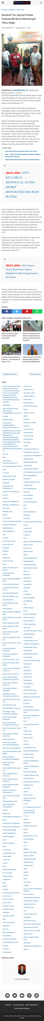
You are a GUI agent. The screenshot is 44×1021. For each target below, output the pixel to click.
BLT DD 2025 (7, 518)
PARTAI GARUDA (29, 617)
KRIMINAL (27, 515)
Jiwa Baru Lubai (29, 393)
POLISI (26, 741)
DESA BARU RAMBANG (10, 593)
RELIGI (26, 832)
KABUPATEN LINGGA (31, 406)
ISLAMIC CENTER (8, 916)
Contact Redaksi (18, 1005)
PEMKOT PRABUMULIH (31, 644)
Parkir (26, 611)
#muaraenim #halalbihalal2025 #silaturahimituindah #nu (11, 425)
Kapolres (26, 426)
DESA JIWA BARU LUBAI (11, 623)
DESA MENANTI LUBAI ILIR (12, 708)
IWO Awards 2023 (9, 922)
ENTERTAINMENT (9, 836)
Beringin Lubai (7, 511)
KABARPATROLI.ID (20, 90)
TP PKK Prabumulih (30, 914)
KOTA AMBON (28, 495)
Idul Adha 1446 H (8, 906)
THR (25, 911)
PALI (25, 604)
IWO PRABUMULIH (9, 932)
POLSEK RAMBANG (30, 772)
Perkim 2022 (28, 674)
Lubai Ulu (27, 535)
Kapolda (26, 419)
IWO (4, 919)
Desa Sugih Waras (9, 739)
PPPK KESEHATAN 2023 (32, 782)
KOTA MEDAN (28, 498)
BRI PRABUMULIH (9, 531)
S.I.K (25, 846)
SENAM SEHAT (28, 862)
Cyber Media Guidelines (22, 1008)
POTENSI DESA (29, 778)
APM (4, 469)
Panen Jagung (28, 608)
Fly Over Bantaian (9, 843)
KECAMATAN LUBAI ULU (32, 452)
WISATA (26, 949)
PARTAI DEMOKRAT (30, 614)
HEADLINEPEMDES (9, 869)
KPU (25, 508)
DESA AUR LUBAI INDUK (11, 584)
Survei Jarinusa (29, 894)
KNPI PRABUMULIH (30, 475)
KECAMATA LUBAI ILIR (31, 449)
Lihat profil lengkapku (22, 979)
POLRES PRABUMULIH (31, 751)
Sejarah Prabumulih (30, 852)
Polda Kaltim (28, 734)
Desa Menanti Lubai (9, 705)
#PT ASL (6, 454)
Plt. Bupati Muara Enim (31, 724)
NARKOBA (27, 574)
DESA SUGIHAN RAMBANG (12, 748)
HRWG (5, 886)
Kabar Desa (27, 399)
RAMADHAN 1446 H (30, 826)
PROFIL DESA (28, 795)
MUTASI (26, 571)
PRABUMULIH (28, 785)
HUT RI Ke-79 (7, 896)
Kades (26, 409)
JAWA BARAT (7, 952)
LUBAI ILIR (27, 528)
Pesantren (27, 687)
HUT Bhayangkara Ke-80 (11, 893)
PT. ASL (26, 816)
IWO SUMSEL (7, 936)
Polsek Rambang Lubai (31, 775)
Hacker (5, 863)
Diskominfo (6, 813)
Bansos (5, 495)
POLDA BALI (28, 731)
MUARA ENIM (28, 551)
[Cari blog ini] (41, 2)
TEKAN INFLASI (29, 907)
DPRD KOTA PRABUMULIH (11, 827)
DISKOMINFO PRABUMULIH (12, 817)
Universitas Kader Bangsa (32, 924)
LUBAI (26, 525)
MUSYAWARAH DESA (31, 568)
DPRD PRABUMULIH (9, 833)
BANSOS (6, 498)
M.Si (25, 538)
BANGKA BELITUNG (9, 476)
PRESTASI (27, 788)
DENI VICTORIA (8, 561)
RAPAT (26, 829)
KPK (25, 505)
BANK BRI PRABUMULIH (11, 492)
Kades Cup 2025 (29, 413)
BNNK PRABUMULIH (10, 525)
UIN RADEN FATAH (30, 921)
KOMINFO (27, 479)
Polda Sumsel (28, 738)
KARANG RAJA (29, 436)
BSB (4, 534)
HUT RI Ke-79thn (8, 899)
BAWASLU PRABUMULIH (11, 505)
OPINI (26, 591)
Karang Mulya (28, 432)
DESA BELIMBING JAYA (10, 596)
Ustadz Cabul (28, 934)
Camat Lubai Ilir (8, 544)
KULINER (27, 518)
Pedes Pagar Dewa (30, 624)
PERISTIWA (27, 670)
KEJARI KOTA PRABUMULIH (33, 456)
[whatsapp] (37, 311)
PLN (25, 721)
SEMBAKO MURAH (30, 859)
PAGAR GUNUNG (29, 598)
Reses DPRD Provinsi (30, 836)
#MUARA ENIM (8, 419)
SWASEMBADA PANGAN (32, 897)
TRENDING (27, 917)
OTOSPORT (27, 594)
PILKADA (27, 703)
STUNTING (27, 882)
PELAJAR (27, 627)
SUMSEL (26, 885)
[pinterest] (27, 311)
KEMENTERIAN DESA (31, 462)
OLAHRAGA (28, 584)
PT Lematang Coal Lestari (32, 807)
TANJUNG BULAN (29, 904)
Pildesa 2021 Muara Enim (32, 697)
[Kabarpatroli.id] (22, 3)
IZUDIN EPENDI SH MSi (10, 942)
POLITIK (26, 744)
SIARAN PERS (28, 865)
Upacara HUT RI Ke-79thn (32, 930)
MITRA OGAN (28, 545)
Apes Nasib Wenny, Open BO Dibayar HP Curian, (21, 151)
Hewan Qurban (8, 876)
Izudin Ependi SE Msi (9, 939)
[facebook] (7, 311)
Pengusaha (27, 664)
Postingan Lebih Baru (10, 374)
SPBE (25, 879)
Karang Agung (28, 429)
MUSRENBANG (29, 561)
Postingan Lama (35, 374)
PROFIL (26, 792)
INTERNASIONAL (8, 909)
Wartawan (27, 943)
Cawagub (6, 548)
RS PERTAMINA (29, 839)
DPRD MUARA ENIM (9, 830)
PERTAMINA (28, 677)
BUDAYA (5, 538)
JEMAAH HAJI (28, 389)
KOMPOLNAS (28, 485)
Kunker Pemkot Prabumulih (33, 522)
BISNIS (5, 515)
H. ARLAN (6, 860)
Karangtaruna (28, 439)
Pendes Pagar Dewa (30, 647)
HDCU (5, 866)
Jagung (5, 945)
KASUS (26, 446)
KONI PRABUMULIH (30, 489)
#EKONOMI (6, 405)
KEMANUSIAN (28, 459)
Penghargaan (28, 657)
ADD (4, 457)
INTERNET (6, 912)
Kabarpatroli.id (29, 403)
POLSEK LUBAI (29, 757)
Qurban (26, 819)
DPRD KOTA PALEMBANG (11, 823)
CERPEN (5, 551)
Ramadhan (27, 822)
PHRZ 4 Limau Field (30, 693)
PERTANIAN (28, 680)
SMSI (25, 869)
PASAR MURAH (29, 621)
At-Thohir (6, 473)
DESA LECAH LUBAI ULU (11, 674)
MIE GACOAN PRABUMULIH (33, 541)
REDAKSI (8, 1005)
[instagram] (29, 995)
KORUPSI (27, 492)
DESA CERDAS (7, 608)
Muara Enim (28, 548)
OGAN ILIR (27, 581)
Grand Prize (7, 850)
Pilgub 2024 (28, 700)
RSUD (25, 842)
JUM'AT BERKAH (29, 396)
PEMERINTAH (28, 637)
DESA (4, 564)
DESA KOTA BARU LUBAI (11, 659)
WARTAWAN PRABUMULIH (32, 946)
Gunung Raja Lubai (9, 853)
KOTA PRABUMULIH (30, 502)
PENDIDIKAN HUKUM (31, 654)
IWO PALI (6, 929)
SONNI (26, 872)
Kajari (25, 416)
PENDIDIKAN (28, 650)
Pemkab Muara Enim (30, 641)
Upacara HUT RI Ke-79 (31, 927)
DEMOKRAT (7, 558)
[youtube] (22, 995)
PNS (25, 728)
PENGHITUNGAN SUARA (32, 660)
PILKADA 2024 (28, 707)
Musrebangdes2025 (30, 558)
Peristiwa (27, 667)
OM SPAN (27, 588)
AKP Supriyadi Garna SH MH (12, 466)
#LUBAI (5, 416)
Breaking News (8, 528)
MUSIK (26, 555)
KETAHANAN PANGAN (31, 469)
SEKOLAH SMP (29, 856)
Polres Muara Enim (30, 747)
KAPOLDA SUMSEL (30, 422)
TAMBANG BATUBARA (31, 901)
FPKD (5, 846)
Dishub (5, 810)
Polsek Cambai (28, 754)
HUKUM (5, 889)
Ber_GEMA (6, 508)
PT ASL (26, 804)
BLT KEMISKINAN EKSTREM (12, 521)
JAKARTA (6, 949)
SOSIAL (26, 875)
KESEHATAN (28, 465)
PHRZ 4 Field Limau (30, 690)
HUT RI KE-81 (7, 903)
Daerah (5, 554)
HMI (4, 883)
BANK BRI (6, 483)
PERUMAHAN (28, 684)
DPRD (5, 820)
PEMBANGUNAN (29, 634)
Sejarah (26, 849)
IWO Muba (6, 926)
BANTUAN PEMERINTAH (11, 501)
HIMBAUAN (6, 879)
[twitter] (17, 311)
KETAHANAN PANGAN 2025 (33, 472)
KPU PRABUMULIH (30, 512)
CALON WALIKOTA (9, 541)
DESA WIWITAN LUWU (10, 801)
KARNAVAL (27, 442)
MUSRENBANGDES (30, 565)
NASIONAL (27, 578)
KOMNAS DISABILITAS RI (32, 482)
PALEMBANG (28, 601)
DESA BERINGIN (8, 600)
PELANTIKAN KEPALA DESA (33, 631)
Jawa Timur (28, 386)
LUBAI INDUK (28, 532)
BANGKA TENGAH (9, 479)
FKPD (5, 840)
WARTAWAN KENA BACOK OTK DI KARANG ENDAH (22, 160)
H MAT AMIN (7, 856)
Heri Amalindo (7, 873)
